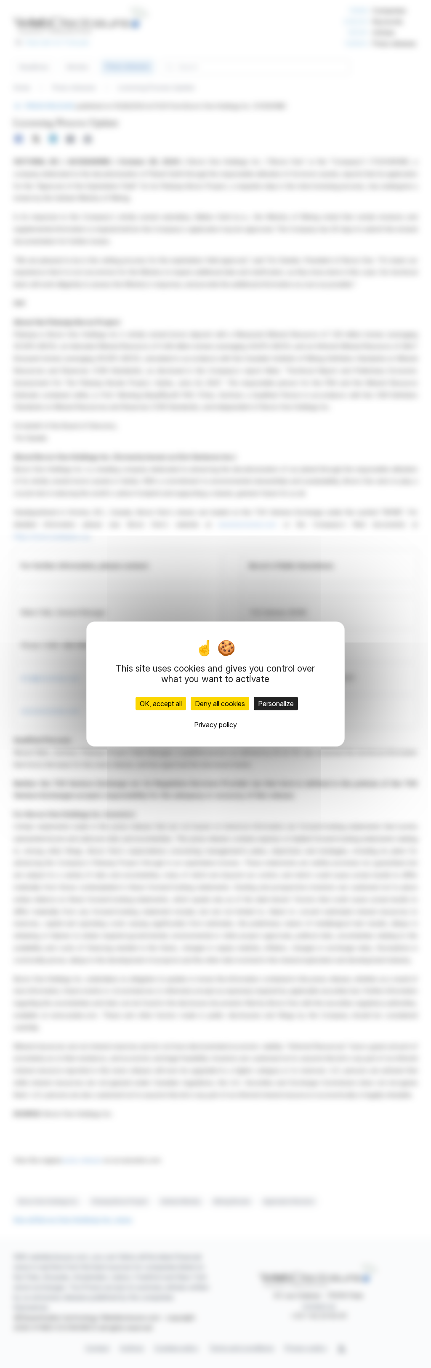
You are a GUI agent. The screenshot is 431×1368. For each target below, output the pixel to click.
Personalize (276, 703)
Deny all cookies (220, 703)
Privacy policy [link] (215, 724)
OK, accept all (161, 703)
